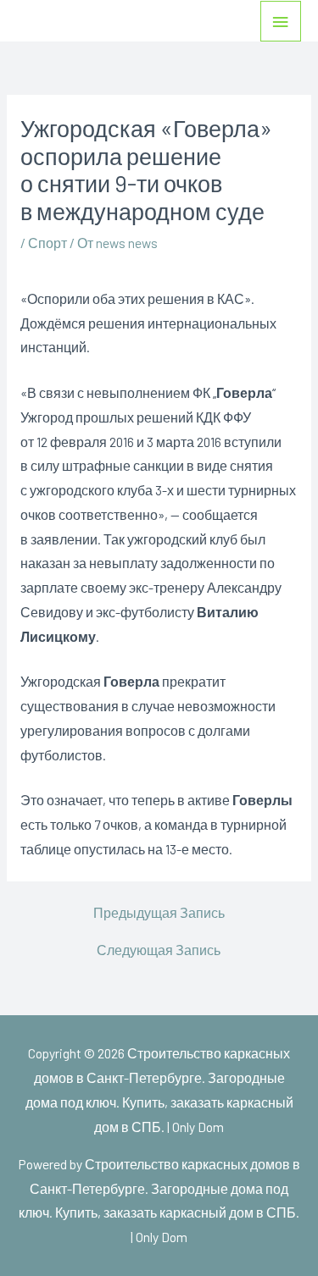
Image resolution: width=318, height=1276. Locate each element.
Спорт (47, 243)
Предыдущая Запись (159, 913)
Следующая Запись (158, 950)
